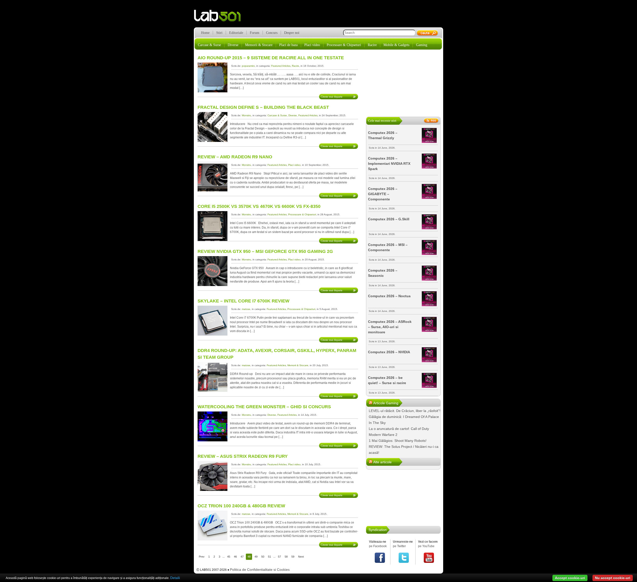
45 (228, 556)
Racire (372, 45)
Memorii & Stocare (258, 45)
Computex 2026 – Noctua (389, 296)
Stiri (219, 33)
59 (292, 556)
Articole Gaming (385, 403)
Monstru (246, 115)
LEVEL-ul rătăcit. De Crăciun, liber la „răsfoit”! (404, 411)
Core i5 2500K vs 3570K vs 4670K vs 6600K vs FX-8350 (259, 206)
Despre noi (291, 33)
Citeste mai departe (331, 96)
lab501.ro (220, 17)
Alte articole (382, 462)
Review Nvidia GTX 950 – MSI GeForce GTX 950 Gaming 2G (265, 251)
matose (246, 309)
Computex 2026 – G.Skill (388, 219)
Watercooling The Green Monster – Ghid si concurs (264, 406)
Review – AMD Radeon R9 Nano (235, 156)
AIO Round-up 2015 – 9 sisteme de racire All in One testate (271, 57)
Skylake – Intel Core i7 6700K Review (243, 300)
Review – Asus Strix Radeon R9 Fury (243, 456)
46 (235, 556)
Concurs (271, 33)
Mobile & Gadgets (396, 45)
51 (269, 556)
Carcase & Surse (209, 45)
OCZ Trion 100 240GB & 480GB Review (241, 505)
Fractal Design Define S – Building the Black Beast (263, 107)
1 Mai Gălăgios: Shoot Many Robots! (397, 441)
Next (301, 556)
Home (205, 33)
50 (262, 556)
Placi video (312, 45)
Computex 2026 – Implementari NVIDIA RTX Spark (389, 163)
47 (242, 556)
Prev (202, 556)
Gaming (421, 45)
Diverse (233, 45)
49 (256, 556)
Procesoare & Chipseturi (344, 45)
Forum (254, 33)
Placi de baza (288, 45)
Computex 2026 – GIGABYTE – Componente (382, 194)
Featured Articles (280, 65)
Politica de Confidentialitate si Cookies (260, 570)
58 (286, 556)
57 (279, 556)
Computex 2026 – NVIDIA (389, 352)
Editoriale (236, 33)
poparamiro (248, 65)
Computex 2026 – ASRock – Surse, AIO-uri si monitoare (390, 327)
